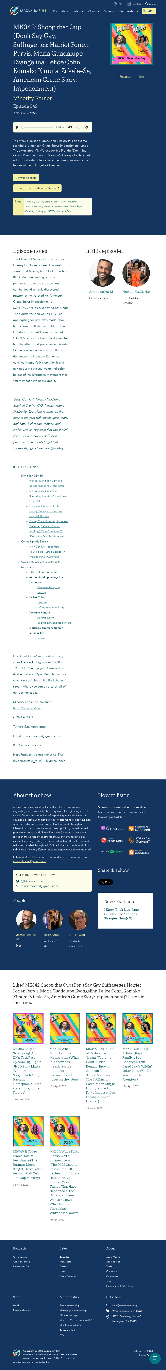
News (62, 1271)
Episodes (64, 1257)
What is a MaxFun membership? (76, 1320)
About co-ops (113, 1262)
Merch (16, 1305)
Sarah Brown (52, 935)
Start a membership (70, 1305)
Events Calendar (68, 1276)
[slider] (37, 127)
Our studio (111, 1271)
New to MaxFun (21, 1267)
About (92, 11)
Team (109, 1267)
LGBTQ (51, 211)
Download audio (26, 177)
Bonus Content (67, 1330)
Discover (64, 1267)
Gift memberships (69, 1315)
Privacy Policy (146, 1355)
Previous (123, 77)
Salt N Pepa (76, 207)
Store (107, 11)
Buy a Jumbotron (21, 1310)
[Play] (17, 127)
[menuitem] (61, 11)
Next (143, 77)
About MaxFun (113, 1257)
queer (39, 202)
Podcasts (59, 11)
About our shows (21, 1262)
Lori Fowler (77, 935)
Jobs (108, 1281)
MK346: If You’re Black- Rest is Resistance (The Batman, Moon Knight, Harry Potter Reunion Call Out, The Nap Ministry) (27, 1165)
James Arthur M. (33, 207)
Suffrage (40, 211)
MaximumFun (64, 211)
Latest (76, 11)
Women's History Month (56, 207)
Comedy (30, 211)
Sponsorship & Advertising (119, 1286)
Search (152, 4)
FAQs (63, 1335)
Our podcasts (20, 1257)
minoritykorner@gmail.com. (29, 861)
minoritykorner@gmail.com (39, 886)
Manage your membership (73, 1310)
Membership (127, 11)
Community (112, 1276)
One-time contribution (71, 1325)
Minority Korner (32, 98)
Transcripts (65, 1262)
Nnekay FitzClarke (136, 292)
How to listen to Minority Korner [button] (36, 188)
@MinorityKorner (32, 857)
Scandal (29, 202)
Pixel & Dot (147, 1351)
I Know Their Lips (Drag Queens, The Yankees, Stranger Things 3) (121, 914)
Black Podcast (52, 202)
